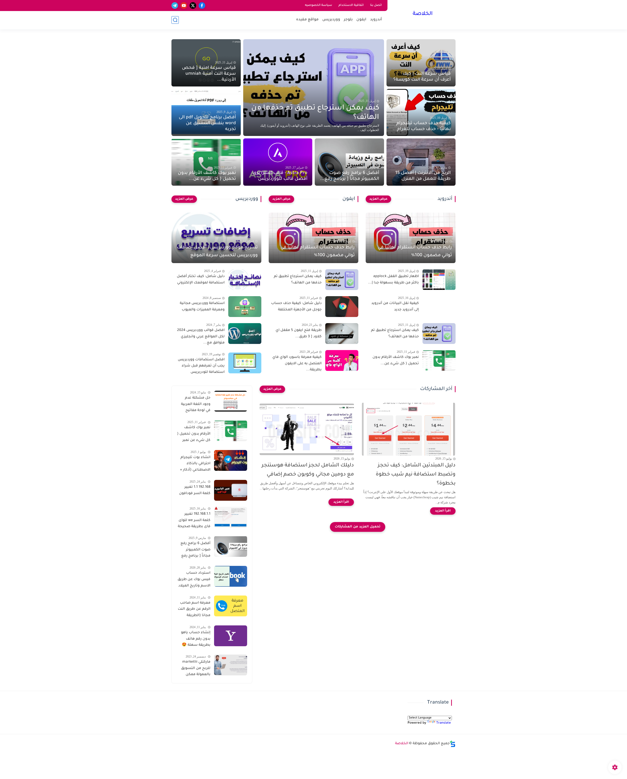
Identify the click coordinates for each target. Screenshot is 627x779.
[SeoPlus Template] (453, 744)
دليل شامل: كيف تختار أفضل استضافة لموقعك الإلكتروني (201, 280)
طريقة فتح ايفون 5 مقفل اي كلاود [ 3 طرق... (299, 334)
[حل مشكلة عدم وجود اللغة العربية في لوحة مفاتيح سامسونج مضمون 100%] (230, 401)
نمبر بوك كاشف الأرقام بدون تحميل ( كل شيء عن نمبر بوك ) (193, 435)
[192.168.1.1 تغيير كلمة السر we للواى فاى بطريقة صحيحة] (230, 517)
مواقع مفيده (307, 20)
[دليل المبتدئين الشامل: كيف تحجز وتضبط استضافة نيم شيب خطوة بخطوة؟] (408, 429)
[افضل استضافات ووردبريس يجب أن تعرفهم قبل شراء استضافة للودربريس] (244, 363)
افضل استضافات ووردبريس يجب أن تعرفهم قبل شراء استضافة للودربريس (201, 366)
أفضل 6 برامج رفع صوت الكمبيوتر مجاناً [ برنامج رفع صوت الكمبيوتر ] (195, 550)
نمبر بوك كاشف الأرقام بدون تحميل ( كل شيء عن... (207, 176)
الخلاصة (423, 14)
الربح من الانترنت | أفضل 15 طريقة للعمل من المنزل (423, 176)
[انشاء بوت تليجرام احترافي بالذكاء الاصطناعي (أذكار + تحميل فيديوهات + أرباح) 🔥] (230, 460)
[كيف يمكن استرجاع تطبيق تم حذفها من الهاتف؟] (313, 87)
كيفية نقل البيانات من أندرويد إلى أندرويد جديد (395, 307)
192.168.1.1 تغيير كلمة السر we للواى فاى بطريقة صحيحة (194, 520)
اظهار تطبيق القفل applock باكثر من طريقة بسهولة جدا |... (393, 280)
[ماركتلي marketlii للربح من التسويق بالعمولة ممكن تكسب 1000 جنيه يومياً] (230, 665)
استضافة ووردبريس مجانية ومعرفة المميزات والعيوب (202, 307)
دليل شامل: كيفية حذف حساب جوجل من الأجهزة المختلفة (296, 307)
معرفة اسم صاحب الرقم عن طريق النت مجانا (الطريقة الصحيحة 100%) (194, 610)
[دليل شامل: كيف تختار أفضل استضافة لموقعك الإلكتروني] (244, 279)
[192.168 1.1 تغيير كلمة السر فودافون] (230, 490)
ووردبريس (331, 20)
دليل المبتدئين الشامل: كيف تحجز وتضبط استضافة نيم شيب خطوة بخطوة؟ (416, 475)
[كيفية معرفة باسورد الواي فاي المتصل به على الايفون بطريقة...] (341, 360)
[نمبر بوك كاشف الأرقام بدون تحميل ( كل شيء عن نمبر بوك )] (230, 430)
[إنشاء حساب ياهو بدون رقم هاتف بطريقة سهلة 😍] (230, 635)
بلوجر (348, 20)
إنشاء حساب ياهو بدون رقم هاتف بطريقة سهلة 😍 (195, 639)
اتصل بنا (376, 5)
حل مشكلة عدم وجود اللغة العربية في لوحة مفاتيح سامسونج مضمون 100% (194, 405)
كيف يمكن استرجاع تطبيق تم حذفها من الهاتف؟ (315, 113)
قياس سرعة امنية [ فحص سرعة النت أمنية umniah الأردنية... (209, 74)
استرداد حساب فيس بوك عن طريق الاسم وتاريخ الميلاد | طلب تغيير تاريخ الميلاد (194, 580)
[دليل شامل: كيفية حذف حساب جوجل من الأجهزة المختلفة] (341, 306)
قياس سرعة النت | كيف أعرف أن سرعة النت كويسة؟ (422, 77)
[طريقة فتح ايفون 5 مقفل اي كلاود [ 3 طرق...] (341, 333)
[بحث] (175, 20)
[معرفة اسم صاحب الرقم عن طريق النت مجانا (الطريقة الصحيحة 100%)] (230, 606)
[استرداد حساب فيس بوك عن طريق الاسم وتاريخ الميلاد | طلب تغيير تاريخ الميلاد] (230, 576)
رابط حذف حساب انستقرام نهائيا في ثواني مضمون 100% (415, 251)
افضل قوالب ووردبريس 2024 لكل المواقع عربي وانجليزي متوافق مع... (201, 337)
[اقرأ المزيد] (443, 511)
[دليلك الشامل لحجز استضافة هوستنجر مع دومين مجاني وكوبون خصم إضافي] (307, 429)
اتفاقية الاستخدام (351, 5)
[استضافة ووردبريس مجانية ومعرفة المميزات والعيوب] (244, 306)
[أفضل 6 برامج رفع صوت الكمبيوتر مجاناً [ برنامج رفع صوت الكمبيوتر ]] (230, 546)
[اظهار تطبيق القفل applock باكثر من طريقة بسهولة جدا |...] (439, 279)
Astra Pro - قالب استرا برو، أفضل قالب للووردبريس (280, 176)
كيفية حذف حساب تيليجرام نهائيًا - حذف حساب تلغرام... (422, 126)
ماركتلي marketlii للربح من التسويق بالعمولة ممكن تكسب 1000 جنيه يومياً (195, 669)
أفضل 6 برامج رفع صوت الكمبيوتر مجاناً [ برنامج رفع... (349, 176)
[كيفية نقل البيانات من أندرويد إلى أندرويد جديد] (439, 306)
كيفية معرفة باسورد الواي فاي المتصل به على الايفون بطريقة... (297, 363)
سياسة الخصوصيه (318, 5)
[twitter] (193, 5)
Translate (443, 723)
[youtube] (184, 5)
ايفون (361, 20)
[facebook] (202, 5)
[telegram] (174, 5)
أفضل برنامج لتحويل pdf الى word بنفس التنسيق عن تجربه (207, 123)
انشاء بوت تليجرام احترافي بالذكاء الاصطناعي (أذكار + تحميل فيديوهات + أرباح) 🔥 (195, 464)
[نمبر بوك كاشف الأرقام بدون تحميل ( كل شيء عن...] (439, 360)
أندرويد (376, 20)
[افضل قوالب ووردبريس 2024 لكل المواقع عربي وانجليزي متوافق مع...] (244, 333)
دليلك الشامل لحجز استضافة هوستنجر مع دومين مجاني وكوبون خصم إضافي (308, 470)
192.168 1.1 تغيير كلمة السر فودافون (194, 490)
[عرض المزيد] (378, 199)
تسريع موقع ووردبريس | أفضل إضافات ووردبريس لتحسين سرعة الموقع (217, 251)
